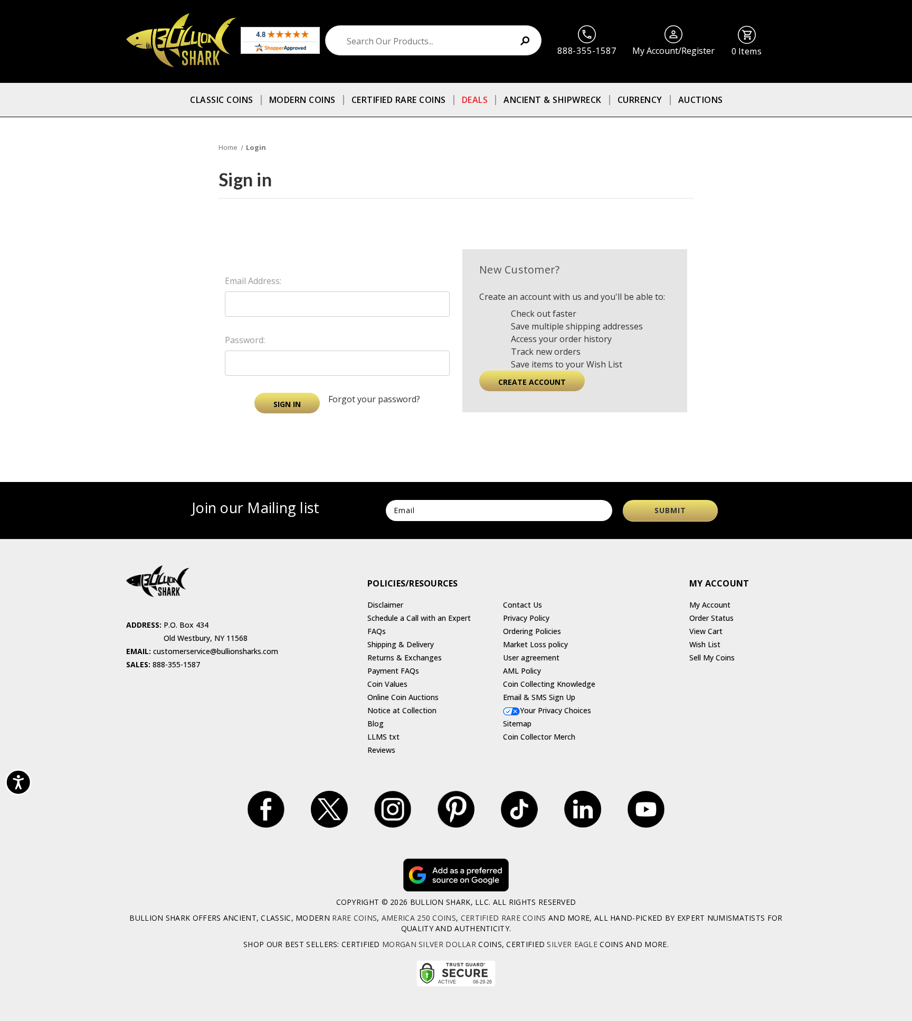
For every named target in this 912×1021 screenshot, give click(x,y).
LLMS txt (383, 737)
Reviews (381, 750)
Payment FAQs (393, 671)
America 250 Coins (419, 918)
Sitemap (517, 724)
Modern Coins (302, 100)
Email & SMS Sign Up (539, 697)
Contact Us (522, 605)
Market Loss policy (535, 644)
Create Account (532, 382)
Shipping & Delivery (400, 644)
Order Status (711, 618)
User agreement (531, 658)
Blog (375, 724)
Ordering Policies (532, 631)
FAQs (376, 631)
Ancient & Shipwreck (553, 100)
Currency (640, 100)
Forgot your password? (374, 399)
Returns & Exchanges (404, 658)
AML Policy (522, 671)
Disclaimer (385, 605)
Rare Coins (354, 918)
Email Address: (253, 281)
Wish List (704, 644)
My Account (709, 605)
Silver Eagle (572, 944)
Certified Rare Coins (399, 100)
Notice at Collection (401, 710)
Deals (475, 100)
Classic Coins (221, 100)
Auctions (700, 100)
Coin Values (387, 684)
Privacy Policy (526, 618)
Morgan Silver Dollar (429, 944)
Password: (245, 340)
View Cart (706, 631)
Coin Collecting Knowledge (549, 684)
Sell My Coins (712, 658)
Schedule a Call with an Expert (419, 618)
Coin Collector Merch (539, 737)
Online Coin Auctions (403, 697)
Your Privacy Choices (555, 710)
